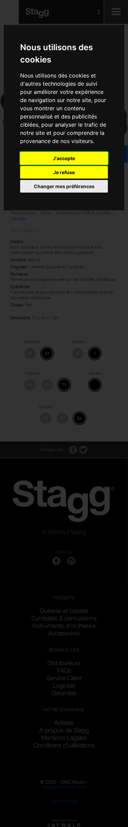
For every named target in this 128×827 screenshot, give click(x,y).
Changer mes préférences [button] (64, 186)
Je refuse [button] (64, 172)
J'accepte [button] (64, 158)
